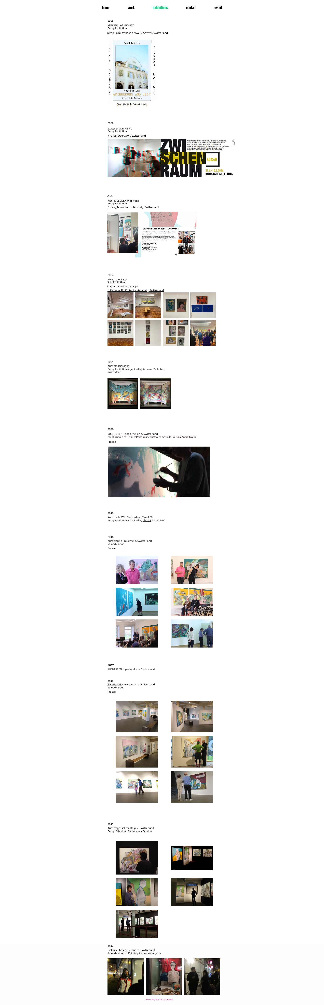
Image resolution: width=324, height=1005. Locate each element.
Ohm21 (147, 520)
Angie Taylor (189, 436)
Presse (111, 691)
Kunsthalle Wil (116, 517)
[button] (205, 493)
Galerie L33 (114, 684)
